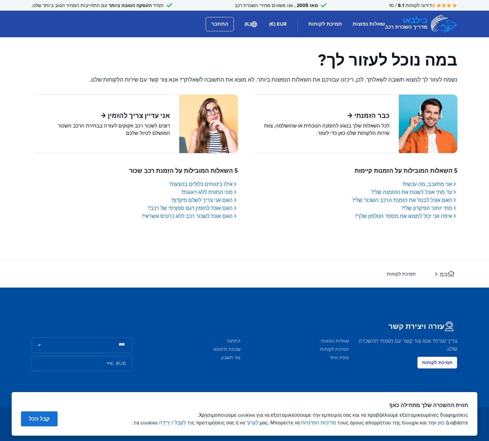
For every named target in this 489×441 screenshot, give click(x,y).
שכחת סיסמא (227, 349)
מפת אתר (339, 357)
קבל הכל (39, 419)
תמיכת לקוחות (325, 24)
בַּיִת (443, 274)
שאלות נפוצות (369, 24)
